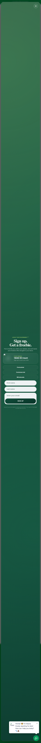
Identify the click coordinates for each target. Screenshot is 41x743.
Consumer (20, 367)
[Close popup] (36, 6)
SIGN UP (21, 401)
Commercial (20, 372)
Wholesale (20, 377)
